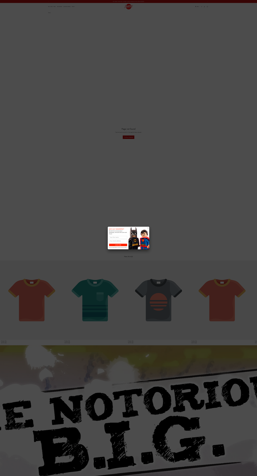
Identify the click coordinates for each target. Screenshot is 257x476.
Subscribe (118, 245)
